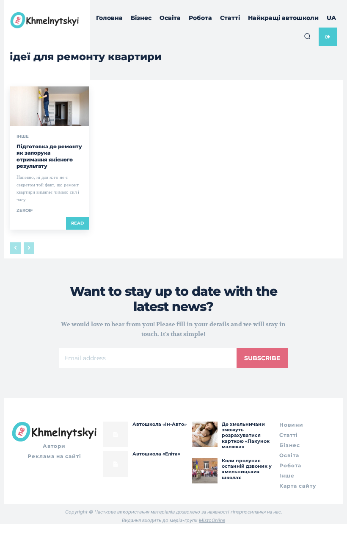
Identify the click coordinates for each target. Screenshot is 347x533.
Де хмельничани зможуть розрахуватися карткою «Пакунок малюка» (246, 435)
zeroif (25, 210)
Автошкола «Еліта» (156, 454)
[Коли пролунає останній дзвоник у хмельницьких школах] (205, 470)
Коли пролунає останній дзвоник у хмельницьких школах (247, 469)
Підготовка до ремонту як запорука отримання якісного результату (49, 156)
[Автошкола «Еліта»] (115, 464)
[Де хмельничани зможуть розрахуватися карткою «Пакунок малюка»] (205, 434)
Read (77, 223)
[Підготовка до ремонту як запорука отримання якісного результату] (49, 106)
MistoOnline (212, 520)
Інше (23, 136)
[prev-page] (15, 248)
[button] (307, 36)
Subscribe (262, 358)
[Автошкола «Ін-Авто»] (115, 434)
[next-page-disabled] (29, 248)
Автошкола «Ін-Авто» (159, 424)
